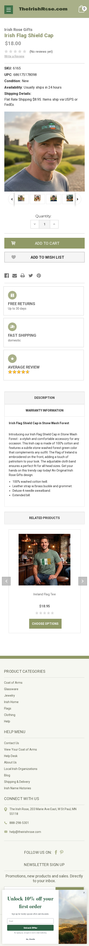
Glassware (11, 689)
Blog (7, 775)
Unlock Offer (30, 927)
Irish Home (11, 702)
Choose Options (45, 623)
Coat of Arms (13, 682)
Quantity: (43, 216)
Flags (7, 708)
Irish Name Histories (17, 788)
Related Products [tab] (44, 518)
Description (44, 397)
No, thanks (30, 939)
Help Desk (10, 756)
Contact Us (11, 743)
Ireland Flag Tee (44, 594)
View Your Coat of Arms (20, 749)
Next (78, 199)
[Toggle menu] (8, 9)
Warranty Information (45, 410)
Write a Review (14, 56)
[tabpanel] (44, 581)
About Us (10, 762)
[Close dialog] (84, 893)
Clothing (9, 715)
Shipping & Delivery (17, 781)
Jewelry (9, 695)
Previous (11, 199)
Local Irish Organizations (20, 769)
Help (7, 721)
